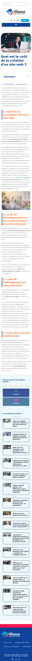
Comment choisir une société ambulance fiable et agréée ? (20, 475)
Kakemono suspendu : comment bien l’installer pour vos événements (20, 502)
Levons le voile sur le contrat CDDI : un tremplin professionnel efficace (21, 580)
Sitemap (25, 656)
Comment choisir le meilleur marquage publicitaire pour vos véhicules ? (20, 436)
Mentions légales (16, 656)
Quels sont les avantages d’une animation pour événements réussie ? (20, 450)
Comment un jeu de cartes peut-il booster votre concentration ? (20, 524)
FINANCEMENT (26, 646)
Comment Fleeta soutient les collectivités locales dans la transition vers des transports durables (21, 595)
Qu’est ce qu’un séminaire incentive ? (20, 514)
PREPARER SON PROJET (22, 642)
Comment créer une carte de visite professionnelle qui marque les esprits (20, 610)
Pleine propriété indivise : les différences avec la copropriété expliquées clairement (21, 489)
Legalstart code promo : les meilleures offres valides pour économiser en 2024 (21, 463)
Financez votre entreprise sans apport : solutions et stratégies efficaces (21, 552)
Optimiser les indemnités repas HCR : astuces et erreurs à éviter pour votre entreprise (20, 566)
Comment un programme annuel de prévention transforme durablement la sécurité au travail (21, 538)
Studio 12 (19, 177)
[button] (16, 24)
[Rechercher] (27, 4)
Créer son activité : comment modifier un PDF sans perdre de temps (20, 423)
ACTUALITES (7, 642)
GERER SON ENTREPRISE (11, 646)
